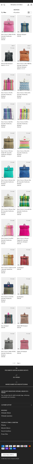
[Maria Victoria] (16, 5)
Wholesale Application (6, 416)
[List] (31, 12)
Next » (18, 363)
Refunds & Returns (5, 428)
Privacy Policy (4, 434)
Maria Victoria (7, 458)
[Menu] (1, 4)
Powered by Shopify (15, 458)
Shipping (3, 425)
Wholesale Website (6, 413)
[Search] (5, 4)
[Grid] (29, 12)
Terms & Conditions (6, 431)
